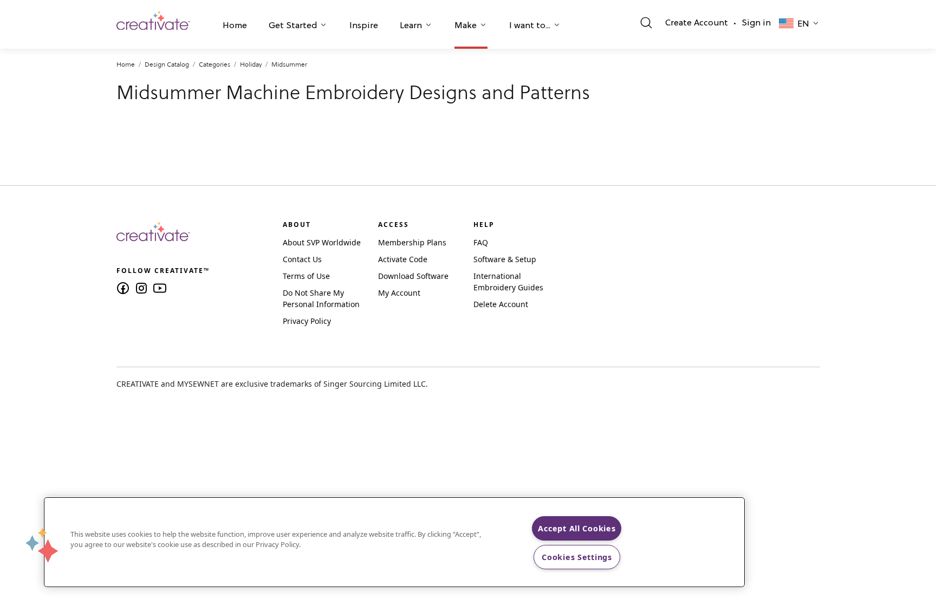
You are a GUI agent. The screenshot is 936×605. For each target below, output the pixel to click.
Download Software (413, 276)
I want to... (529, 26)
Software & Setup (504, 259)
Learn (411, 26)
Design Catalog (167, 64)
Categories (214, 64)
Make (465, 26)
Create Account (696, 23)
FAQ (480, 242)
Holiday (251, 64)
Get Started (293, 26)
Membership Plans (412, 242)
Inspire (363, 26)
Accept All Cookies (576, 528)
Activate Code (402, 259)
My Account (399, 293)
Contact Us (302, 259)
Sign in (756, 23)
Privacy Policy (307, 321)
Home (235, 26)
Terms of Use (306, 276)
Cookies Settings (577, 557)
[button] (235, 27)
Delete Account (500, 304)
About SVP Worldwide (322, 242)
